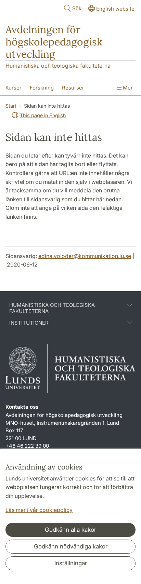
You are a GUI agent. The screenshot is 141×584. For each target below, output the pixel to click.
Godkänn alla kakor (70, 529)
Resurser (73, 87)
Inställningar (70, 563)
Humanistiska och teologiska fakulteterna (58, 65)
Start (10, 106)
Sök (76, 8)
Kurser (13, 87)
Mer (127, 87)
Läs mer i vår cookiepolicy (39, 509)
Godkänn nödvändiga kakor (70, 546)
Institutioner (29, 323)
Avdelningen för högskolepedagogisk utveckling (53, 41)
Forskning (42, 87)
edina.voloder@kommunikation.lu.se (84, 256)
